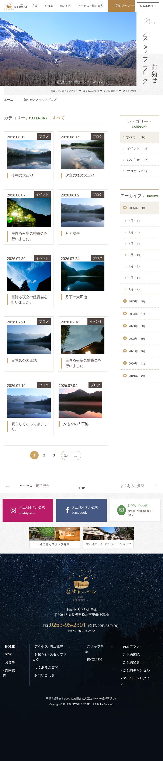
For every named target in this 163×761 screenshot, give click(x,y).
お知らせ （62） (138, 159)
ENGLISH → (148, 5)
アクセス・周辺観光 (90, 5)
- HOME (9, 646)
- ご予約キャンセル (135, 670)
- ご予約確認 (130, 654)
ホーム (8, 99)
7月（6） (135, 232)
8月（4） (135, 221)
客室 (35, 5)
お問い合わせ (111, 91)
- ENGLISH (93, 659)
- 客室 (7, 654)
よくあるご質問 (91, 91)
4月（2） (135, 266)
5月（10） (135, 255)
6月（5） (135, 243)
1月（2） (135, 289)
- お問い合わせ (43, 675)
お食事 (49, 5)
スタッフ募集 (129, 91)
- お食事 (9, 662)
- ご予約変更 (130, 662)
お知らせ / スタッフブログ (64, 91)
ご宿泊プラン (121, 5)
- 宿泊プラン (130, 646)
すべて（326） (136, 137)
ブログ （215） (137, 171)
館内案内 (65, 5)
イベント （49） (138, 148)
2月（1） (135, 278)
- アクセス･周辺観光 (47, 646)
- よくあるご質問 (45, 667)
